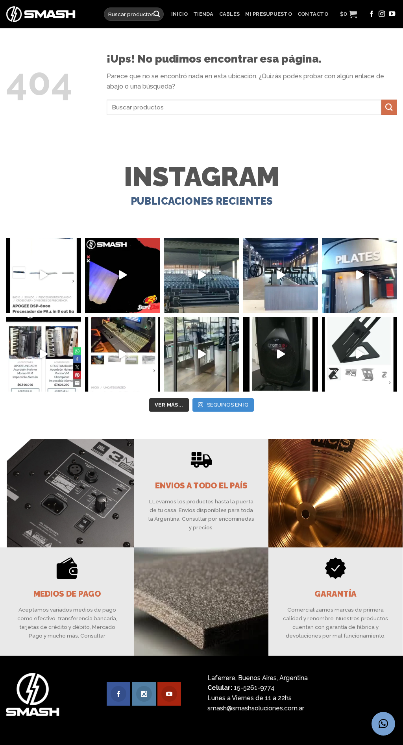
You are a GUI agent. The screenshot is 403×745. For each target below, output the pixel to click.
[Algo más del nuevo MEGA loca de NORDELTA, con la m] (280, 275)
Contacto (313, 14)
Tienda (203, 14)
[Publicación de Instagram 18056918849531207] (122, 275)
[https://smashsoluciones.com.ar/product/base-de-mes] (359, 354)
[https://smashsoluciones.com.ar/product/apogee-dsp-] (43, 275)
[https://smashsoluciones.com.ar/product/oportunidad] (280, 354)
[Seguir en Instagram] (382, 14)
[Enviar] (156, 14)
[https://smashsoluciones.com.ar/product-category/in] (43, 354)
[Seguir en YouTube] (392, 14)
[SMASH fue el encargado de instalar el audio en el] (359, 275)
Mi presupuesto (268, 14)
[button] (383, 724)
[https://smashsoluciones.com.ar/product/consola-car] (122, 354)
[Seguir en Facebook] (371, 14)
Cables (229, 14)
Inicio (179, 14)
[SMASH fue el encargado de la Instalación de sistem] (201, 354)
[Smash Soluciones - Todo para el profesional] (49, 14)
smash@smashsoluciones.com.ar (255, 708)
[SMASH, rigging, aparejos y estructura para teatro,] (201, 275)
